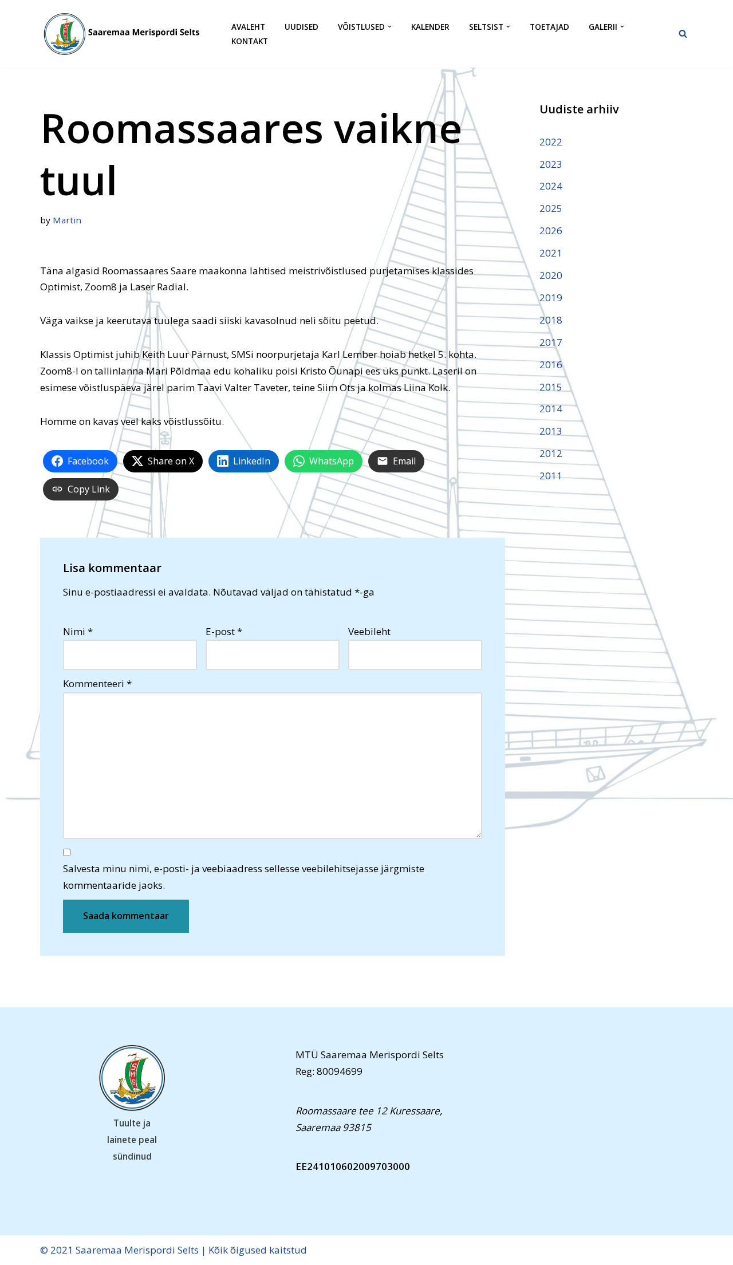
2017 (550, 342)
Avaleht (248, 26)
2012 (550, 453)
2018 (550, 319)
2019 (550, 297)
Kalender (430, 26)
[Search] (683, 33)
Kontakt (249, 41)
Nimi (78, 631)
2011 (550, 475)
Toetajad (549, 26)
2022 (550, 141)
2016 (550, 364)
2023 (550, 164)
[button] (390, 27)
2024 (550, 185)
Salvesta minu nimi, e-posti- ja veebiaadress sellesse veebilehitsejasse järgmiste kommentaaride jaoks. (243, 877)
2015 (550, 386)
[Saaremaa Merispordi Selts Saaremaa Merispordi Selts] (126, 33)
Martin (67, 220)
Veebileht (369, 631)
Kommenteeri (97, 683)
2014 (550, 408)
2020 (550, 275)
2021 (550, 252)
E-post (224, 631)
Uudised (301, 26)
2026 (550, 230)
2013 (550, 431)
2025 (550, 208)
